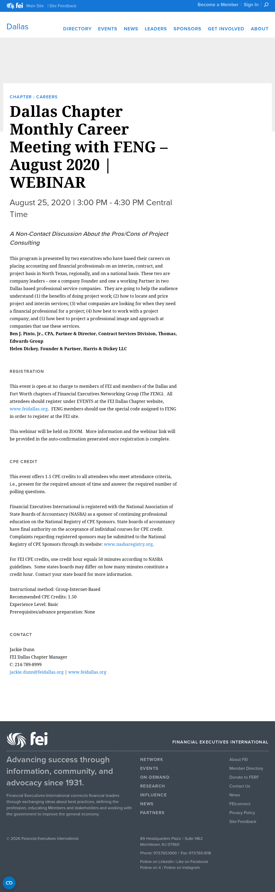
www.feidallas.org (29, 408)
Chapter (21, 97)
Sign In (251, 5)
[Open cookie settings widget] (9, 882)
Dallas (17, 27)
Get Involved (226, 29)
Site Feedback (242, 821)
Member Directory (246, 768)
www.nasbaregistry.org (128, 544)
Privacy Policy (242, 812)
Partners (152, 812)
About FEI (238, 759)
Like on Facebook (192, 861)
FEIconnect (240, 804)
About (260, 29)
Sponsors (187, 29)
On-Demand (155, 777)
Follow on (149, 867)
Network (152, 759)
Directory (77, 29)
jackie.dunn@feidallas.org (37, 672)
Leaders (156, 29)
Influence (153, 795)
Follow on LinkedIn (156, 861)
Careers (47, 97)
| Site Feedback (62, 6)
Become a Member (218, 5)
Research (152, 786)
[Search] (266, 4)
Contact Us (239, 786)
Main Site (35, 6)
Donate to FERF (244, 777)
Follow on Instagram (182, 867)
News (131, 29)
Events (107, 29)
